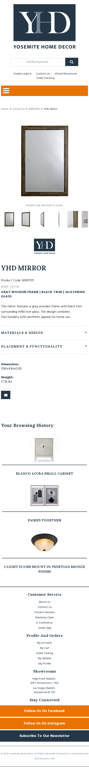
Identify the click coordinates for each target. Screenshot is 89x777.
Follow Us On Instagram (44, 724)
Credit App (44, 628)
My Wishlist (45, 658)
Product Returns (45, 612)
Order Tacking (44, 653)
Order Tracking (45, 78)
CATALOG (18, 109)
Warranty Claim (44, 617)
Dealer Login (21, 73)
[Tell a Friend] (5, 395)
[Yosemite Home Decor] (44, 26)
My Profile (44, 663)
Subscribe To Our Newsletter (44, 736)
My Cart (44, 648)
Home (5, 109)
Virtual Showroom (65, 73)
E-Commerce (44, 622)
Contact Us (43, 73)
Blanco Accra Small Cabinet (44, 473)
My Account (44, 643)
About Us (44, 602)
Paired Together (44, 520)
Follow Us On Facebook (44, 711)
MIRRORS (34, 109)
